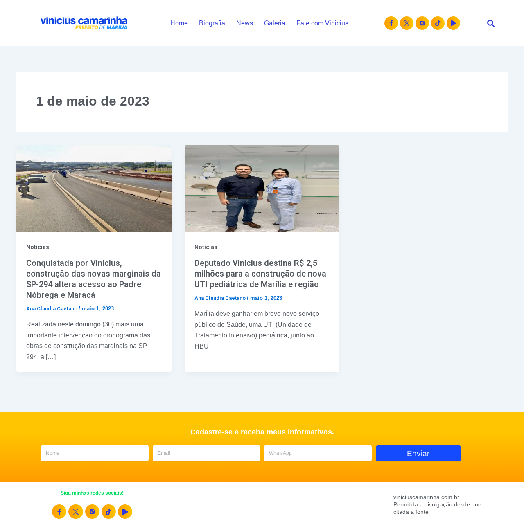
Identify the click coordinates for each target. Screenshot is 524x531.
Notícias (37, 247)
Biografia (212, 23)
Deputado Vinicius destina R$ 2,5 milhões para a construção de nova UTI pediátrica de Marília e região (260, 273)
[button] (490, 23)
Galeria (274, 23)
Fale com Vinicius (322, 23)
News (244, 23)
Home (179, 23)
